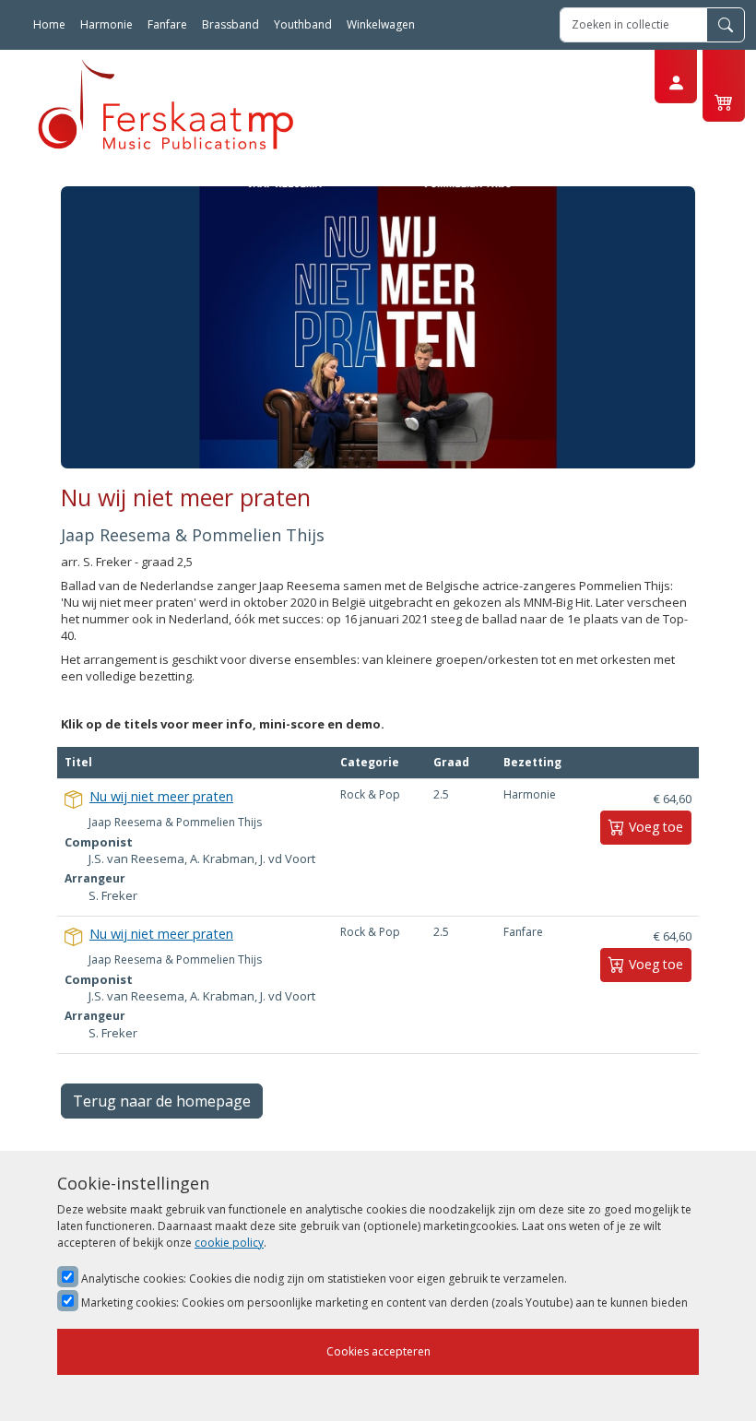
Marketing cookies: (383, 1302)
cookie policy (229, 1242)
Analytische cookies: (322, 1278)
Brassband (230, 24)
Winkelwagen (381, 24)
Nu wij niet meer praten (161, 796)
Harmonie (106, 24)
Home (49, 24)
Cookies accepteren (378, 1351)
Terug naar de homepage (162, 1101)
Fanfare (167, 24)
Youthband (303, 24)
